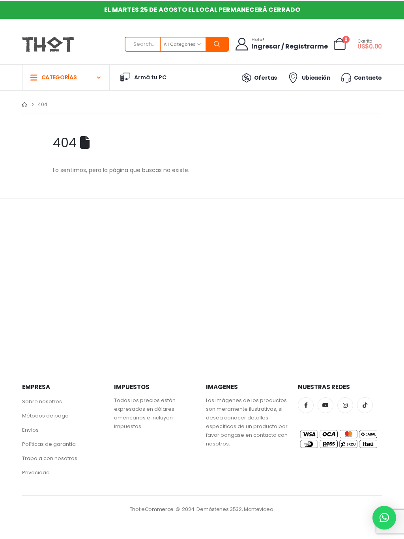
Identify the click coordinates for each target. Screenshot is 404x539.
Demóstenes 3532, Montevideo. (235, 509)
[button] (384, 518)
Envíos (30, 430)
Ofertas (265, 78)
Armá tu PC (150, 77)
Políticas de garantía (49, 444)
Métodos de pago (45, 415)
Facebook (306, 405)
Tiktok (365, 405)
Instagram (345, 405)
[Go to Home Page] (24, 104)
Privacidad (36, 472)
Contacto (368, 78)
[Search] (217, 44)
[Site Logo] (48, 44)
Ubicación (316, 78)
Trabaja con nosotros (49, 458)
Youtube (325, 405)
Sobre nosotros (42, 401)
